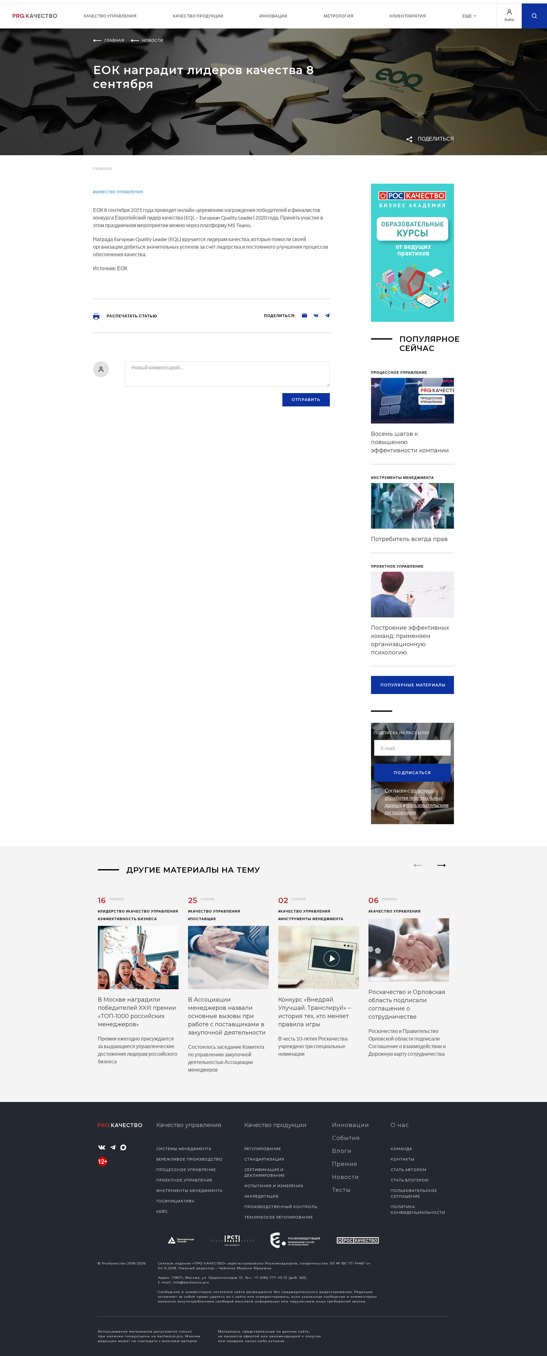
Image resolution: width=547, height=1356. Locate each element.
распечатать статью (131, 316)
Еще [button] (467, 16)
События (346, 1138)
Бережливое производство (189, 1159)
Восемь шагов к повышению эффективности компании (410, 442)
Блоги (342, 1151)
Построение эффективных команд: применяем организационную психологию (410, 640)
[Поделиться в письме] (301, 315)
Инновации (273, 16)
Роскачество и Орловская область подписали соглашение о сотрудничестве (406, 1004)
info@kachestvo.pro (191, 1282)
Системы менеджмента (183, 1149)
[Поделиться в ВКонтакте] (312, 315)
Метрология (339, 16)
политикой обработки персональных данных (414, 797)
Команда (401, 1149)
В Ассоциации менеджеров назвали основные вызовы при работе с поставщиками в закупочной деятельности (227, 1016)
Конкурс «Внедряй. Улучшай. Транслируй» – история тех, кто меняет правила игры (314, 1012)
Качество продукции (198, 16)
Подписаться (412, 772)
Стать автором (408, 1170)
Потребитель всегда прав (409, 539)
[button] (441, 871)
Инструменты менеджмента (189, 1190)
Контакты (402, 1159)
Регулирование (262, 1149)
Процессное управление (186, 1170)
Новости (345, 1177)
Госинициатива (175, 1201)
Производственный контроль (280, 1207)
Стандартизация (264, 1159)
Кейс (162, 1211)
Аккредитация (261, 1196)
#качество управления (118, 192)
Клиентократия (408, 16)
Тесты (341, 1190)
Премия (344, 1164)
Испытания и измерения (273, 1186)
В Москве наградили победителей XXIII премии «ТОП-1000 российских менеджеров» (137, 1012)
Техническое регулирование (278, 1217)
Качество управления (110, 16)
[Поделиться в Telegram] (324, 315)
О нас (400, 1125)
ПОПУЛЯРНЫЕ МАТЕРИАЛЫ (413, 685)
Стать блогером (410, 1180)
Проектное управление (184, 1180)
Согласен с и (417, 801)
